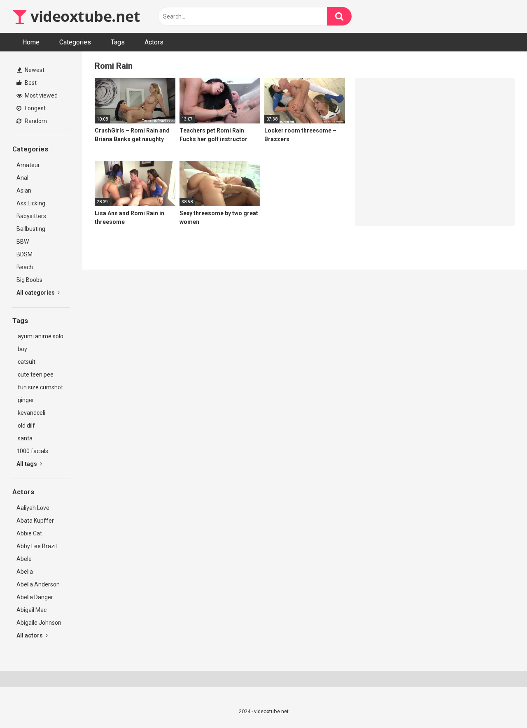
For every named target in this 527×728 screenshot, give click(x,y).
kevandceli (30, 412)
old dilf (25, 425)
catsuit (25, 361)
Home (31, 42)
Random (35, 121)
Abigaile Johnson (38, 622)
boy (21, 349)
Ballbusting (30, 229)
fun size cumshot (39, 387)
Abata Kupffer (35, 520)
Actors (154, 42)
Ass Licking (30, 203)
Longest (34, 108)
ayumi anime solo (39, 336)
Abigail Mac (31, 610)
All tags (27, 464)
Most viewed (40, 95)
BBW (22, 241)
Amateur (28, 165)
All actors (30, 635)
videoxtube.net (83, 16)
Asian (23, 190)
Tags (118, 42)
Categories (75, 42)
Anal (22, 177)
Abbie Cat (29, 533)
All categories (36, 292)
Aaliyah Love (32, 508)
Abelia (24, 571)
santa (24, 438)
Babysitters (31, 216)
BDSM (24, 254)
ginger (25, 400)
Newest (33, 70)
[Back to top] (499, 703)
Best (30, 82)
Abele (24, 559)
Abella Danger (34, 597)
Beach (24, 267)
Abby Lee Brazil (36, 546)
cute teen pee (35, 374)
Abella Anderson (38, 584)
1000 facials (32, 451)
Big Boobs (29, 280)
